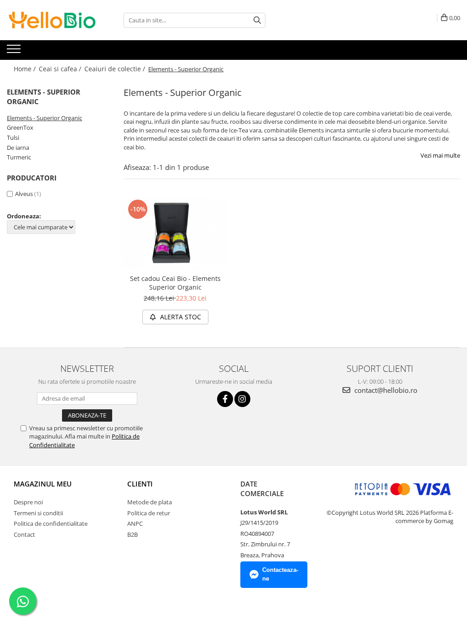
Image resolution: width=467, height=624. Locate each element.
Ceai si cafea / (61, 68)
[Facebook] (225, 399)
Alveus (24, 194)
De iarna (18, 147)
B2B (132, 534)
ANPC (135, 523)
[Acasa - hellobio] (52, 20)
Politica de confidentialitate (51, 523)
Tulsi (13, 137)
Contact (24, 534)
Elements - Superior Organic (44, 118)
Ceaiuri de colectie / (115, 68)
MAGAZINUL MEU (43, 483)
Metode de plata (149, 502)
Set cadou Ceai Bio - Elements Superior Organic (175, 282)
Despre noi (28, 502)
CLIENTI (140, 483)
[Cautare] (257, 20)
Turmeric (19, 157)
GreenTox (20, 127)
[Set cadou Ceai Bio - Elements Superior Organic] (175, 233)
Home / (25, 68)
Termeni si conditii (38, 513)
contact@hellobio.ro (385, 390)
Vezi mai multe (440, 155)
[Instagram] (242, 399)
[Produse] (15, 51)
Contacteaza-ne (280, 574)
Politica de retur (148, 513)
